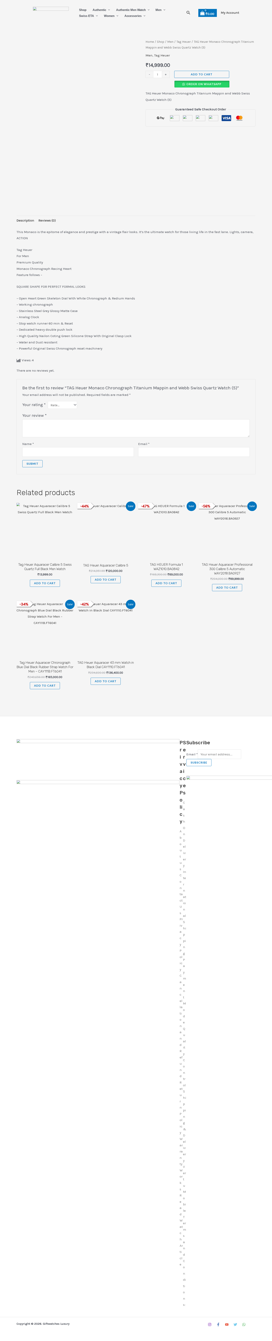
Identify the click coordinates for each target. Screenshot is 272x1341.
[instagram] (209, 1324)
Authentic (99, 10)
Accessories (133, 15)
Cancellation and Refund (181, 1026)
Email (144, 444)
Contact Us (181, 894)
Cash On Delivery (184, 834)
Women (109, 15)
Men (158, 10)
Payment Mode (184, 991)
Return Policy (181, 1107)
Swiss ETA (86, 15)
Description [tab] (25, 220)
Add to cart (201, 74)
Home (150, 42)
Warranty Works (181, 1164)
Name (28, 444)
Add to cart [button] (45, 583)
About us (181, 850)
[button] (108, 10)
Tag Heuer (183, 42)
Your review (34, 415)
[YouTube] (227, 1324)
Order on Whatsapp (203, 84)
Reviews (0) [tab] (47, 220)
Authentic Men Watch (131, 10)
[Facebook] (218, 1324)
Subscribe (199, 762)
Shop (82, 10)
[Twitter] (235, 1324)
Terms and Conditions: (184, 1261)
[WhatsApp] (244, 1324)
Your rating (34, 404)
